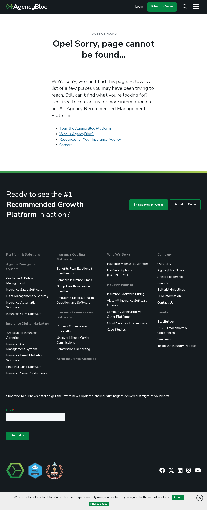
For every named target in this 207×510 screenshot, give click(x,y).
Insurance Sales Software (24, 289)
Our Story (164, 264)
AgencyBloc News (170, 270)
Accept (178, 497)
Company (164, 254)
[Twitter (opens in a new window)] (171, 470)
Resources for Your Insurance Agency (90, 139)
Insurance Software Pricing (125, 294)
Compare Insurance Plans (74, 280)
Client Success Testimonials (127, 323)
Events (162, 312)
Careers (65, 144)
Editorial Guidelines (171, 289)
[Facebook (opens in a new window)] (162, 470)
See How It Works (150, 205)
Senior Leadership (170, 276)
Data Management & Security (27, 296)
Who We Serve (119, 254)
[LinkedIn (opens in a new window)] (180, 470)
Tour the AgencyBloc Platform (85, 128)
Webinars (164, 339)
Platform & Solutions (23, 254)
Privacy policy (98, 504)
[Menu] (196, 6)
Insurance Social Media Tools (27, 373)
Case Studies (116, 329)
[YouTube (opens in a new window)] (198, 470)
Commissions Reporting (73, 349)
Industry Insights (120, 285)
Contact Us (165, 302)
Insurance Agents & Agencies (128, 264)
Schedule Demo (162, 6)
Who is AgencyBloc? (76, 133)
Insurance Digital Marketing (27, 323)
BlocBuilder (165, 321)
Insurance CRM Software (23, 314)
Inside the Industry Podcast (176, 346)
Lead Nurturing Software (23, 367)
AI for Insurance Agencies (76, 358)
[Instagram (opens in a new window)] (188, 470)
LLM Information (169, 296)
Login (139, 6)
